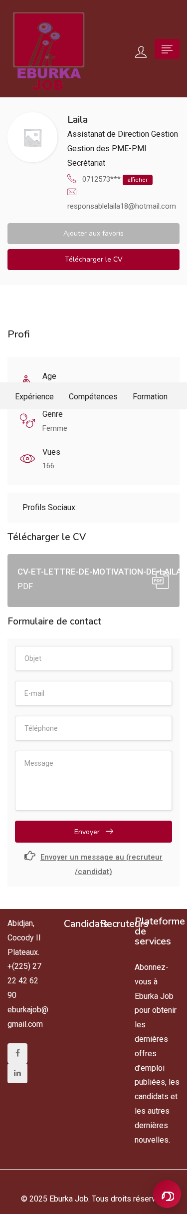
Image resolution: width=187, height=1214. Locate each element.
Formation (150, 396)
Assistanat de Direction (108, 134)
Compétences (93, 396)
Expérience (34, 396)
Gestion (164, 134)
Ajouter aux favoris (93, 233)
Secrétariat (86, 163)
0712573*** (115, 179)
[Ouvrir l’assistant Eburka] (167, 1194)
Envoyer (88, 832)
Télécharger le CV (94, 259)
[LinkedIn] (17, 1073)
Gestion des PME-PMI (107, 148)
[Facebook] (17, 1053)
